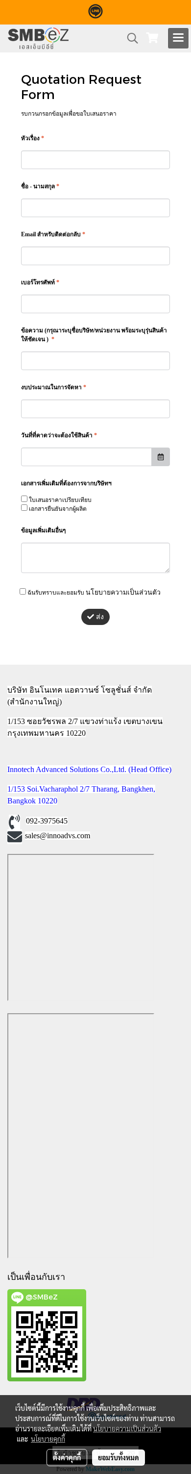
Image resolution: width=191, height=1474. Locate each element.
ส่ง (99, 617)
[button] (129, 38)
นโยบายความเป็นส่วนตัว (123, 592)
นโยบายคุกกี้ (48, 1438)
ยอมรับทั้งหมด (118, 1457)
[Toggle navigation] (178, 38)
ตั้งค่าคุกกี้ (67, 1457)
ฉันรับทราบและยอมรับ (93, 592)
